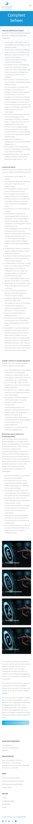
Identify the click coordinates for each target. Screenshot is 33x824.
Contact (4, 807)
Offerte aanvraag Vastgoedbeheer (12, 784)
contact (4, 688)
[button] (30, 5)
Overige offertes (7, 787)
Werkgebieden (6, 804)
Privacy (4, 798)
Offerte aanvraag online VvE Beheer (13, 781)
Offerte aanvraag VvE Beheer (11, 778)
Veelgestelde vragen (8, 801)
